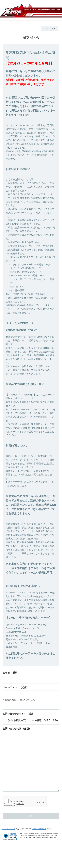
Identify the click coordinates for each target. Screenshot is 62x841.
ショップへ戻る (49, 29)
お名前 (6, 672)
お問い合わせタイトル (14, 713)
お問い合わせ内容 (12, 728)
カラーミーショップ (8, 829)
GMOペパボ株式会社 (39, 829)
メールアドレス (11, 687)
